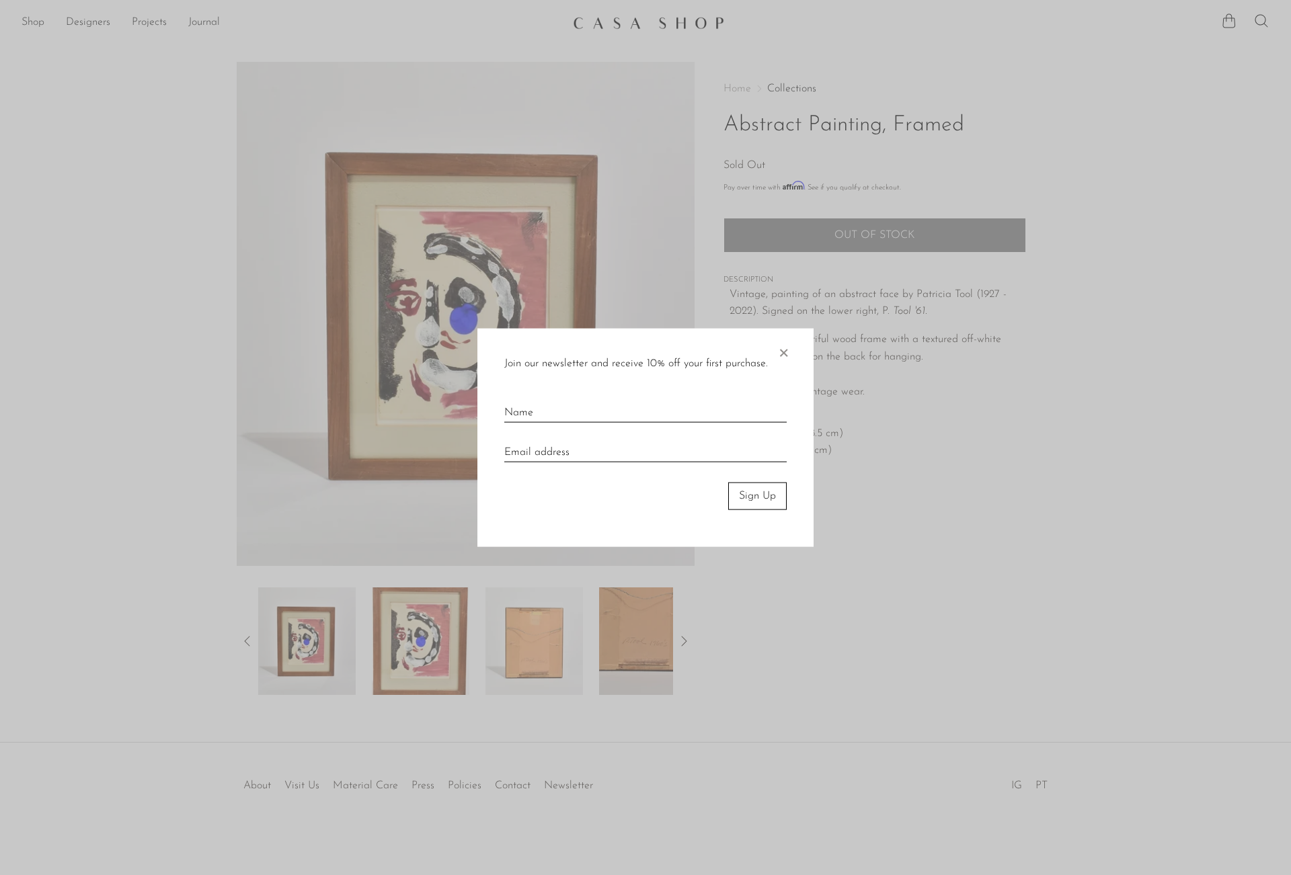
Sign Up (757, 496)
